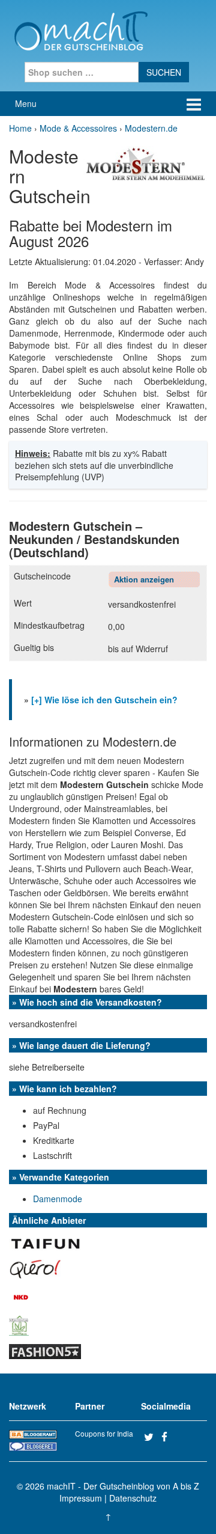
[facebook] (168, 1436)
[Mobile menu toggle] (194, 103)
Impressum (80, 1498)
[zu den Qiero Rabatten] (35, 1268)
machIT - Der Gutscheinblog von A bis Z (123, 1486)
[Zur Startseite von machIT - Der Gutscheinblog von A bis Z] (80, 29)
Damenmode (57, 1199)
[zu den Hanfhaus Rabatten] (19, 1324)
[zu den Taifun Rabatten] (45, 1242)
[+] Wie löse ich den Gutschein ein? (104, 700)
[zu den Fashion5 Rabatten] (45, 1350)
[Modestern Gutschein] (145, 163)
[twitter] (151, 1436)
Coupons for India (104, 1433)
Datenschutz (133, 1498)
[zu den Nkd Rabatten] (20, 1296)
